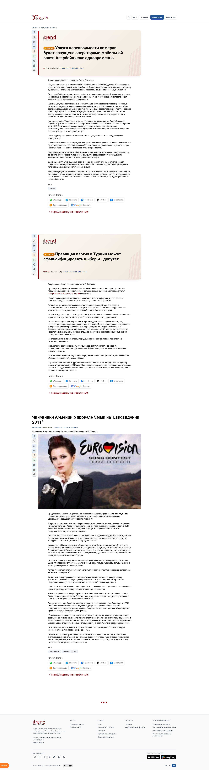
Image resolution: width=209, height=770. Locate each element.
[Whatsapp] (35, 757)
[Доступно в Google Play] (168, 757)
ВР (75, 651)
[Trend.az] (40, 17)
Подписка (128, 724)
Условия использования (161, 724)
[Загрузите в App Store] (153, 757)
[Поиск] (128, 17)
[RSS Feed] (64, 757)
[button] (34, 32)
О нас (99, 724)
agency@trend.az (38, 742)
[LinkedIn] (59, 757)
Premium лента (75, 727)
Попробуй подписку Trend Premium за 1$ (69, 212)
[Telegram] (54, 757)
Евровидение (54, 651)
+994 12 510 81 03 (38, 740)
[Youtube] (49, 757)
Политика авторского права (163, 730)
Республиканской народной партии (64, 293)
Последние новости (77, 724)
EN (166, 765)
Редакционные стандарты (107, 734)
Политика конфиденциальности (164, 727)
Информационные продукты (135, 727)
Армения (66, 651)
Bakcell (52, 188)
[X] (45, 757)
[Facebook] (40, 757)
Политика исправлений (106, 737)
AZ (170, 765)
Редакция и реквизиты (106, 727)
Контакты (101, 730)
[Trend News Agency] (39, 722)
